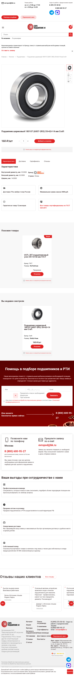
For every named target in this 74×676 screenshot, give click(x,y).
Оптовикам (30, 636)
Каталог (29, 621)
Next (71, 604)
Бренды (29, 628)
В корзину (37, 274)
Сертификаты (42, 629)
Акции (28, 625)
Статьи (29, 642)
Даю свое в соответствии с (32, 401)
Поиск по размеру (41, 622)
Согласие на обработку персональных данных (16, 664)
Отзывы (29, 639)
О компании (41, 626)
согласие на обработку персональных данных (26, 400)
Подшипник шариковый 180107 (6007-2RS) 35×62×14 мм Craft (37, 327)
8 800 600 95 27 (60, 8)
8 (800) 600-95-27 (15, 451)
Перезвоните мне (28, 17)
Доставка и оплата (44, 636)
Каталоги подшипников (31, 632)
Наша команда (43, 633)
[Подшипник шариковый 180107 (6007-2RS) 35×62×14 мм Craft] (37, 314)
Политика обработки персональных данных (15, 662)
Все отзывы (49, 577)
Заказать (54, 395)
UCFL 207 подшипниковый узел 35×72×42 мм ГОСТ (36, 256)
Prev (3, 604)
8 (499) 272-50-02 (58, 622)
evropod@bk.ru (47, 445)
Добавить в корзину (44, 141)
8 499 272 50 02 (54, 5)
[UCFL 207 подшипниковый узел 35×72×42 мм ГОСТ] (37, 243)
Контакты (41, 639)
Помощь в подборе (10, 17)
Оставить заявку (8, 50)
